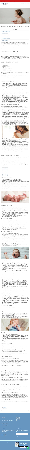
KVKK (1, 442)
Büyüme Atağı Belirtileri (5, 33)
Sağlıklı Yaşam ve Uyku (5, 423)
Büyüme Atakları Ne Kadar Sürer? (6, 38)
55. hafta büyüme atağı (5, 173)
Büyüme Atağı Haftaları (5, 40)
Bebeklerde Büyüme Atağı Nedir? (6, 31)
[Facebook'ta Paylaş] (4, 407)
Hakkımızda (14, 442)
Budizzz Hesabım (18, 417)
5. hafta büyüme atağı (5, 167)
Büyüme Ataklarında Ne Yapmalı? (6, 36)
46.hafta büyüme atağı (5, 172)
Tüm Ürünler (3, 417)
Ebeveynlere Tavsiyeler (5, 425)
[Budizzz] (5, 4)
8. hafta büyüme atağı (5, 168)
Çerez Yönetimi (18, 419)
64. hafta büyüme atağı (5, 174)
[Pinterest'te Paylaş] (5, 407)
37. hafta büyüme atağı (5, 171)
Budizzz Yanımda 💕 (13, 6)
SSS (22, 6)
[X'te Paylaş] (3, 407)
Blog (16, 420)
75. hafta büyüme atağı (5, 175)
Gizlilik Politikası (5, 442)
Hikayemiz (19, 6)
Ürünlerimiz (8, 6)
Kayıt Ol (18, 436)
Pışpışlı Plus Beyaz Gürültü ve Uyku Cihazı (7, 420)
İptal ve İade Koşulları (9, 442)
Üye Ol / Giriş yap (18, 418)
